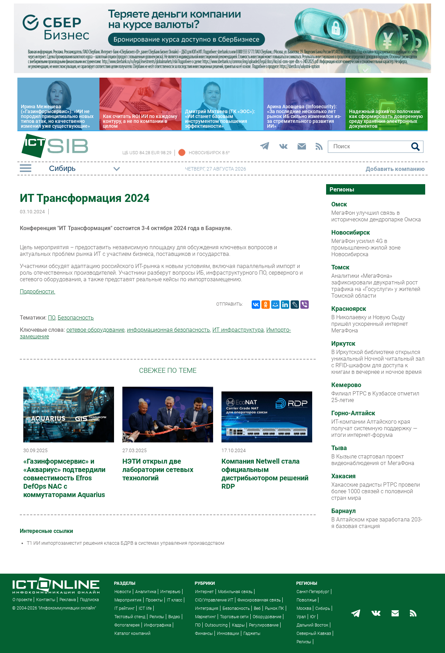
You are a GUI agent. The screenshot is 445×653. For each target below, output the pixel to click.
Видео (174, 616)
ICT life (145, 608)
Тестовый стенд (129, 616)
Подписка (89, 599)
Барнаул (343, 511)
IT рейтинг (124, 608)
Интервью (170, 591)
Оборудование (267, 616)
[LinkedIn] (285, 304)
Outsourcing (216, 625)
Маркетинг (205, 616)
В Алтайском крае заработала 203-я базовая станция (376, 522)
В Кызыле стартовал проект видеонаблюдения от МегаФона (372, 459)
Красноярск (348, 308)
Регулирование (263, 625)
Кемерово (346, 384)
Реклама (67, 599)
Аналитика (145, 591)
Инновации (228, 633)
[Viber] (304, 304)
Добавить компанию (395, 168)
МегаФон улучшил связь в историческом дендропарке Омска (376, 216)
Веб (257, 608)
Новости (122, 591)
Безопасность (76, 317)
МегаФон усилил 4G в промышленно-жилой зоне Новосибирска (365, 248)
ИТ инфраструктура (238, 329)
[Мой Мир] (275, 304)
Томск (340, 267)
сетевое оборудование (95, 329)
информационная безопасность (168, 329)
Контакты (45, 599)
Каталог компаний (132, 633)
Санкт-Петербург (313, 591)
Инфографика (157, 625)
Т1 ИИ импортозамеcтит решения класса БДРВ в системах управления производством (125, 543)
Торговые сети (234, 616)
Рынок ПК (274, 608)
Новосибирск (350, 232)
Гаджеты (251, 633)
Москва (304, 608)
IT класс (174, 600)
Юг (313, 616)
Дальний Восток (312, 625)
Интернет (204, 591)
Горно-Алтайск (353, 413)
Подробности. (37, 291)
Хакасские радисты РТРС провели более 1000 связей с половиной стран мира (375, 491)
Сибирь (322, 608)
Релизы (156, 616)
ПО (51, 317)
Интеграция (206, 608)
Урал (301, 616)
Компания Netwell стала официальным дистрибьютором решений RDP (264, 473)
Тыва (339, 447)
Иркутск (343, 343)
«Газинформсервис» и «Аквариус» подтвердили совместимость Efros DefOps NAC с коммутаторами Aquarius (64, 478)
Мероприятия (127, 600)
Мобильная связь (235, 591)
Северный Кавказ (314, 633)
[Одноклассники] (265, 304)
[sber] (222, 71)
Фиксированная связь (259, 600)
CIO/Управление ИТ (214, 600)
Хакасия (343, 476)
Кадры (238, 625)
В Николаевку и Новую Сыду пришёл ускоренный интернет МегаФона (369, 324)
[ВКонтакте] (256, 304)
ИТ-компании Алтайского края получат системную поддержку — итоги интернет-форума (374, 428)
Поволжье (306, 600)
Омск (339, 204)
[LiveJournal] (295, 304)
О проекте (22, 599)
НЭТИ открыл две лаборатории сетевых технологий (157, 469)
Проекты (154, 600)
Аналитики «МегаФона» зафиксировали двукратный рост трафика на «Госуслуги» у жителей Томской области (375, 286)
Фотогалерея (127, 625)
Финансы (204, 633)
